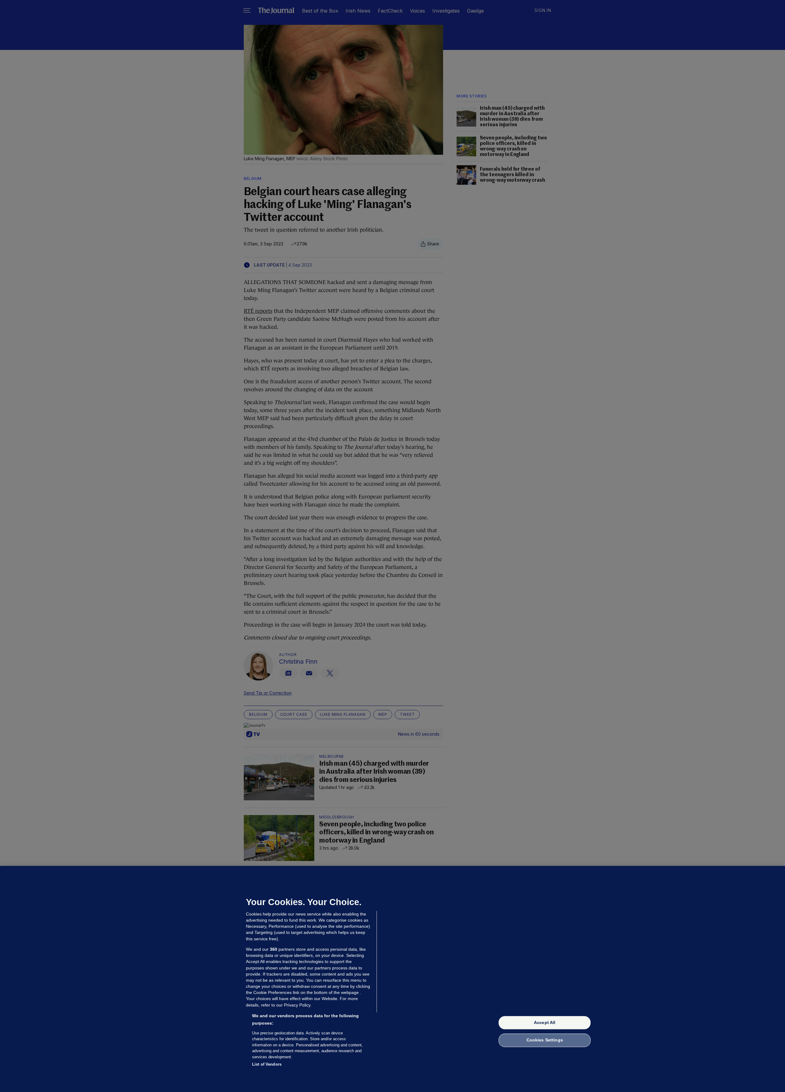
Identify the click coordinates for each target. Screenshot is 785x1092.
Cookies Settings (545, 1040)
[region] (392, 979)
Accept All (544, 1022)
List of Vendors (266, 1064)
